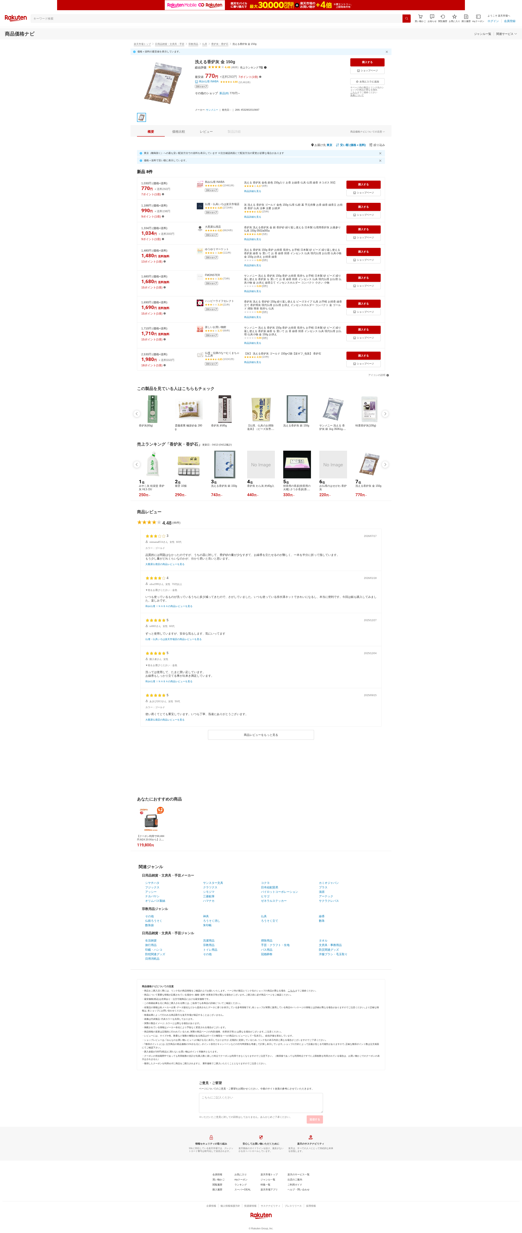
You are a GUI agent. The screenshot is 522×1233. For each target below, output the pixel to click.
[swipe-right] (385, 414)
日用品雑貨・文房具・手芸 (169, 44)
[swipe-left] (137, 414)
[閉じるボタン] (387, 52)
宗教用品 (193, 44)
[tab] (151, 132)
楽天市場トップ (142, 44)
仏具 (204, 44)
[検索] (407, 18)
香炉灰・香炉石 (219, 44)
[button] (432, 18)
